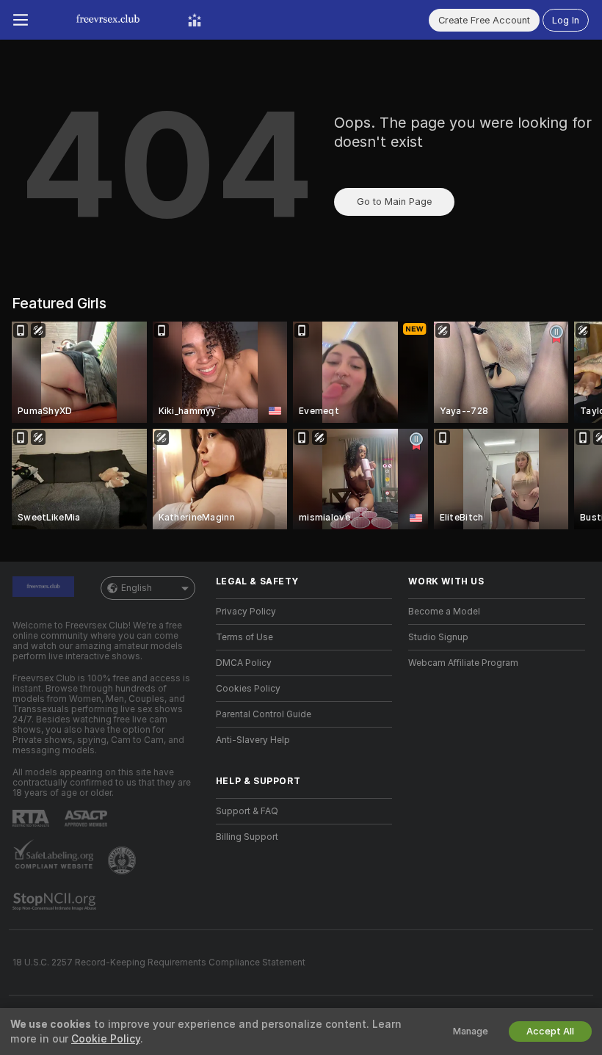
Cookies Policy (248, 689)
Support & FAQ (247, 811)
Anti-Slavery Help (253, 740)
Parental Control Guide (263, 714)
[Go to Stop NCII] (55, 901)
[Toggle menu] (20, 20)
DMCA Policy (244, 663)
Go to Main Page (394, 201)
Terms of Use (244, 637)
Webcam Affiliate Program (463, 663)
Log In (565, 20)
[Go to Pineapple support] (123, 860)
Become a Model (444, 611)
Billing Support (247, 837)
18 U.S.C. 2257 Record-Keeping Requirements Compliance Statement (158, 962)
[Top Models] (194, 20)
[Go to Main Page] (108, 20)
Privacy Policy (246, 611)
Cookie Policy (105, 1039)
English (136, 588)
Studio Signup (438, 637)
